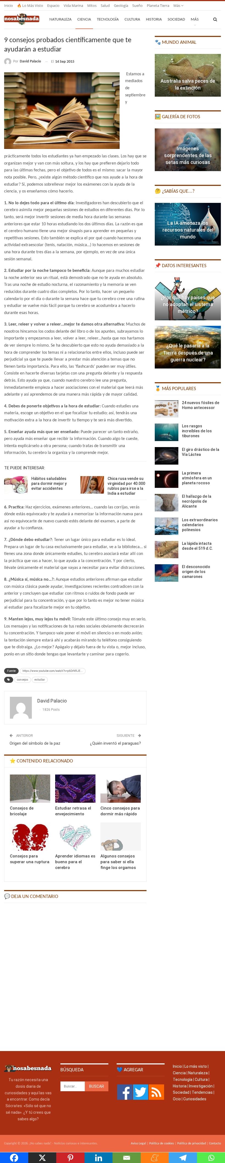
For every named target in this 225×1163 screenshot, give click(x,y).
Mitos (92, 5)
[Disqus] (75, 976)
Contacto (215, 1143)
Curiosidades (194, 1099)
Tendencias (202, 1092)
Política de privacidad (191, 1143)
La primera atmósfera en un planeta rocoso (197, 478)
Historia (154, 20)
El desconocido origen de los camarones (196, 572)
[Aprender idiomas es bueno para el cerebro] (75, 836)
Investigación (201, 1086)
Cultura (132, 20)
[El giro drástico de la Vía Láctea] (166, 456)
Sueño (137, 5)
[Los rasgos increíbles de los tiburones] (166, 432)
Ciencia (84, 20)
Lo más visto (195, 1066)
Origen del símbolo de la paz (35, 743)
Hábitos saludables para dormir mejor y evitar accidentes (49, 483)
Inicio (8, 5)
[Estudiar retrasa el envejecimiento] (75, 789)
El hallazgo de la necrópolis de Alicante (196, 501)
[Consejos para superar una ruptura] (30, 836)
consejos (22, 679)
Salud (105, 5)
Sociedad (176, 20)
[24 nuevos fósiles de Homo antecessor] (166, 409)
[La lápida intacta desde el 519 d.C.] (166, 550)
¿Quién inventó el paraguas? (115, 743)
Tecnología (108, 20)
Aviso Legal (138, 1143)
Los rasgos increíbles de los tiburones (197, 431)
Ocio (177, 1099)
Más (177, 5)
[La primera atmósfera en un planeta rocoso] (166, 479)
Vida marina (73, 5)
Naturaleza (60, 20)
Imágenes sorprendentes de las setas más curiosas (188, 155)
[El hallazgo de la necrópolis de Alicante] (166, 502)
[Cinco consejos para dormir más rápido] (120, 789)
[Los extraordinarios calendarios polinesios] (166, 526)
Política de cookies (161, 1143)
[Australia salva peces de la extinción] (187, 75)
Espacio (53, 5)
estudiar (40, 679)
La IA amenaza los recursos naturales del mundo (187, 230)
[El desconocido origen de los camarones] (166, 573)
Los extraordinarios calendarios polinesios (200, 525)
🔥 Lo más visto (30, 5)
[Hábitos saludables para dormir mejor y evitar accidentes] (16, 485)
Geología (121, 5)
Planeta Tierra (158, 5)
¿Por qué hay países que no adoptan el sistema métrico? (188, 304)
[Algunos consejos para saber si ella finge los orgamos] (120, 836)
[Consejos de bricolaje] (30, 789)
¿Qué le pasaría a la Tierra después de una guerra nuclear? (188, 352)
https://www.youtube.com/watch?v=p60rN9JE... (52, 670)
